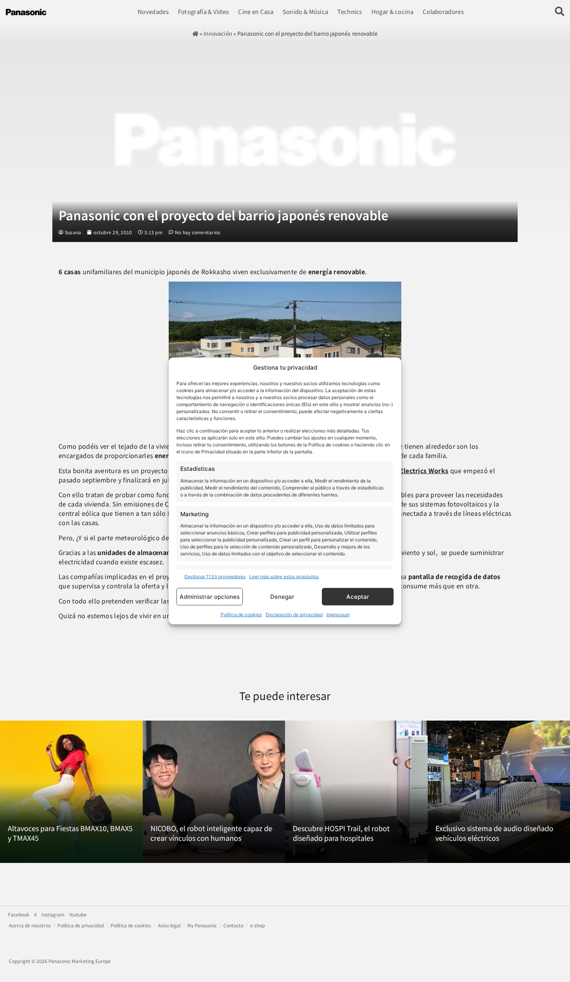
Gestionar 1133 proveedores (214, 576)
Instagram (52, 914)
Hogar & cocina (392, 11)
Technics (349, 11)
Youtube (77, 914)
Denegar (282, 596)
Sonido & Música (305, 11)
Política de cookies (241, 614)
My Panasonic (202, 925)
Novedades (153, 11)
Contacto (233, 925)
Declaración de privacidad (294, 614)
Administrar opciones (210, 596)
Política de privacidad (80, 925)
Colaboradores (443, 11)
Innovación (218, 33)
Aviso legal (169, 925)
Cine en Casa (255, 11)
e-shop (257, 925)
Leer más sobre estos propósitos (284, 576)
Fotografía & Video (203, 11)
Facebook (18, 914)
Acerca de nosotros (30, 925)
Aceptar (357, 596)
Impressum (338, 614)
